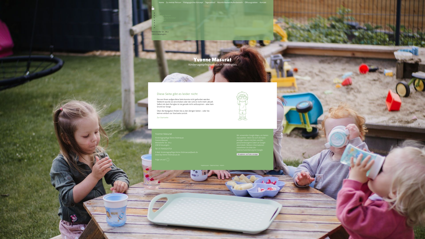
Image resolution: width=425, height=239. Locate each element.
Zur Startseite (162, 117)
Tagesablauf (210, 2)
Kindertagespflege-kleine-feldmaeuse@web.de (171, 39)
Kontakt (263, 2)
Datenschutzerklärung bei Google (250, 150)
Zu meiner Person (173, 2)
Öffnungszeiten (251, 2)
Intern (222, 165)
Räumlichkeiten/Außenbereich (230, 2)
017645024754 (158, 36)
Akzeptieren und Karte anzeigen (248, 154)
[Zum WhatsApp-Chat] (168, 159)
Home (161, 2)
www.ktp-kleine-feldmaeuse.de (167, 154)
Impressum (205, 165)
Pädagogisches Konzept (193, 2)
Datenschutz (214, 165)
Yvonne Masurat (213, 60)
